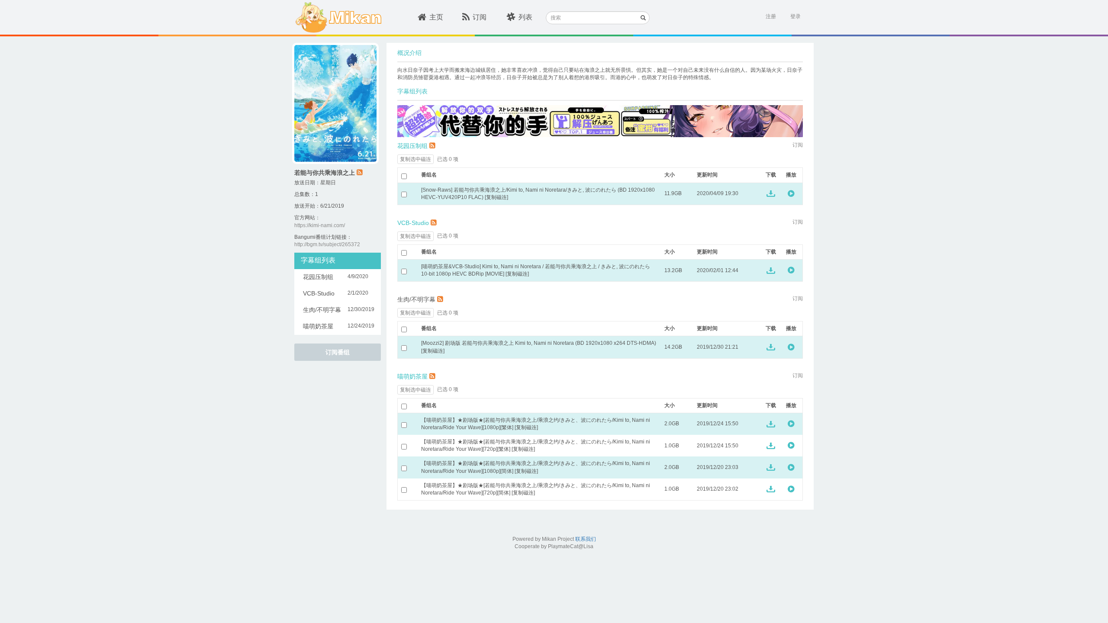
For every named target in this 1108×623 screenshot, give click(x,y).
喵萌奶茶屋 (412, 376)
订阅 (479, 17)
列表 (525, 17)
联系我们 (585, 539)
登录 (795, 16)
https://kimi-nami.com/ (319, 225)
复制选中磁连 (415, 159)
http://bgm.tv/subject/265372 (327, 244)
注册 (771, 16)
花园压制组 (412, 145)
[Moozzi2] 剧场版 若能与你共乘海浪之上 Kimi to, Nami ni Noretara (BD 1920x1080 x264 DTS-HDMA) (538, 343)
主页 (436, 17)
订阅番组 (337, 352)
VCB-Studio (413, 222)
